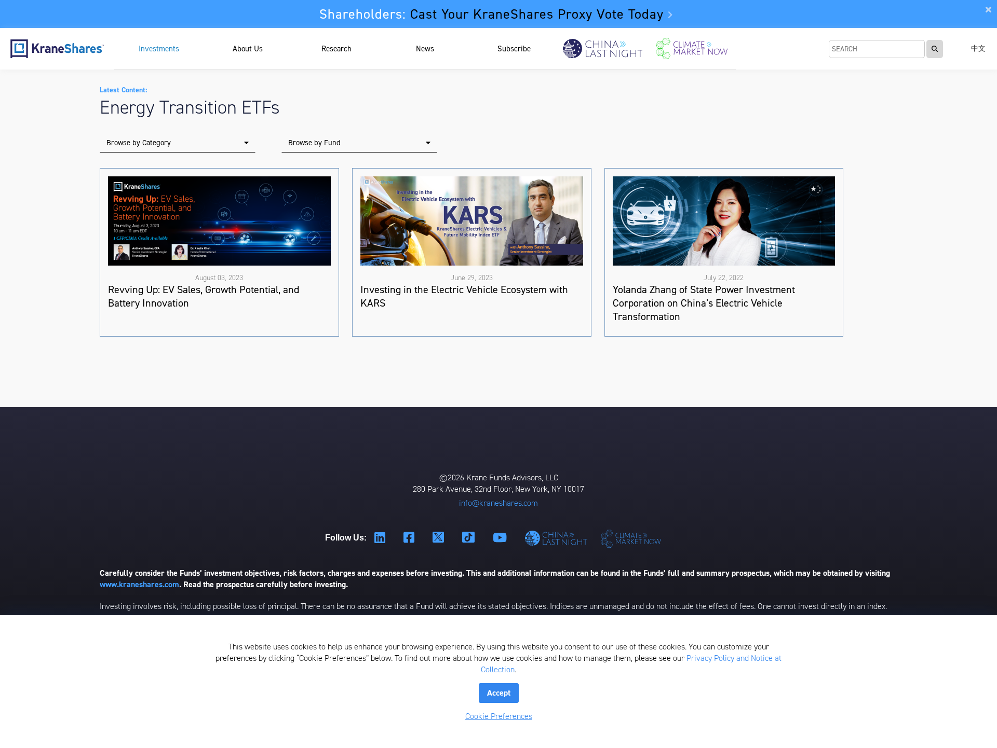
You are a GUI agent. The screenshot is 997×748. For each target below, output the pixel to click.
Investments (159, 49)
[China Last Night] (602, 49)
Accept (498, 692)
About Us (248, 49)
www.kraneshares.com (139, 584)
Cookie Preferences (498, 716)
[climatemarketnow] (632, 538)
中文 (978, 48)
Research (336, 49)
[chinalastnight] (558, 538)
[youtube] (501, 538)
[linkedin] (381, 538)
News (425, 49)
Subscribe (514, 49)
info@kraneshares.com (498, 502)
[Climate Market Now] (691, 49)
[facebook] (410, 538)
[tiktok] (469, 538)
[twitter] (440, 538)
